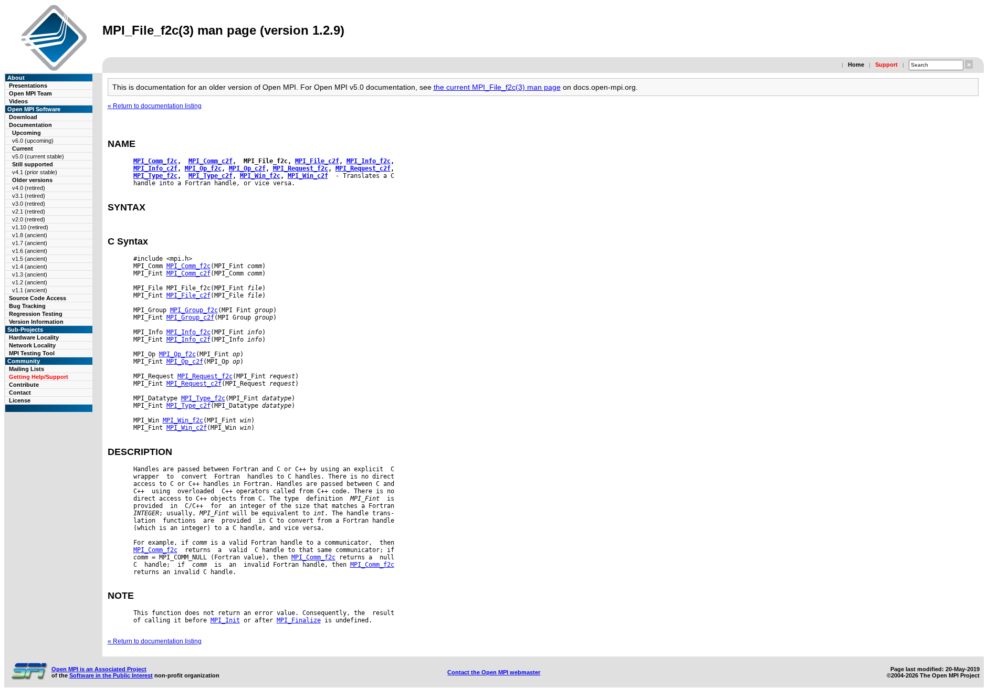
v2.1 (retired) (28, 211)
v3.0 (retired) (28, 203)
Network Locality (32, 345)
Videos (18, 101)
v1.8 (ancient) (29, 235)
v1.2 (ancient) (29, 282)
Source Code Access (37, 298)
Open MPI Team (30, 93)
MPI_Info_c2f (155, 168)
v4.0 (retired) (28, 188)
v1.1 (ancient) (29, 290)
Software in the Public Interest (111, 675)
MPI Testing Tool (32, 353)
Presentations (28, 85)
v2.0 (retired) (28, 219)
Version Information (36, 322)
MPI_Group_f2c (194, 310)
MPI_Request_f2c (300, 168)
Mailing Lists (26, 369)
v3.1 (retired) (28, 196)
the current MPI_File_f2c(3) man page (497, 87)
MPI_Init (225, 620)
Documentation (30, 125)
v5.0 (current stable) (38, 156)
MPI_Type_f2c (155, 175)
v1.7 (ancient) (29, 243)
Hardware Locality (34, 337)
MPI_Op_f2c (203, 168)
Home (856, 64)
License (19, 400)
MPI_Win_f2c (260, 175)
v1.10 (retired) (30, 227)
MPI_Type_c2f (210, 175)
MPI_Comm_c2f (210, 161)
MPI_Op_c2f (247, 168)
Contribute (24, 385)
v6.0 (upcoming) (33, 140)
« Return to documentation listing (155, 106)
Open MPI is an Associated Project (98, 669)
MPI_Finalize (299, 620)
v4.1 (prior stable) (34, 172)
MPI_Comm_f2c (155, 161)
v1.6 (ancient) (29, 251)
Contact (20, 392)
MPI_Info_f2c (368, 161)
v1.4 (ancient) (29, 266)
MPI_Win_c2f (308, 175)
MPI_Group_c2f (190, 317)
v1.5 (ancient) (29, 259)
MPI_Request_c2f (363, 168)
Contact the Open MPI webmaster (493, 672)
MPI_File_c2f (317, 161)
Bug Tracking (27, 306)
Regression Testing (35, 314)
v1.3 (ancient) (29, 274)
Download (23, 117)
